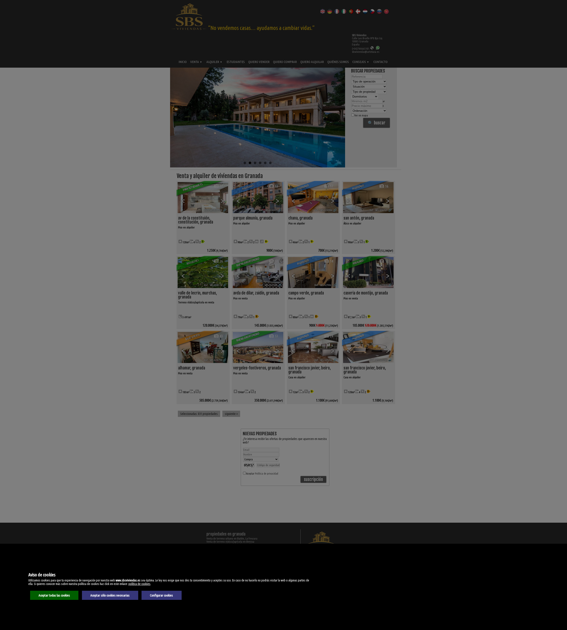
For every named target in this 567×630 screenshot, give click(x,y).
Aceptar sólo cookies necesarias (110, 595)
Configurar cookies (161, 595)
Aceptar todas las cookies (54, 595)
